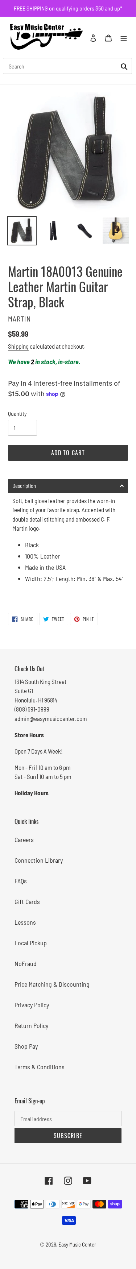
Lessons (25, 922)
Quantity (17, 413)
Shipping (18, 346)
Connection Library (39, 860)
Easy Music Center (77, 1244)
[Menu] (123, 37)
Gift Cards (27, 901)
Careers (24, 839)
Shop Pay (26, 1046)
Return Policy (31, 1025)
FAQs (21, 881)
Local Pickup (31, 943)
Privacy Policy (32, 1005)
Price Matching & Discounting (52, 984)
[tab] (68, 486)
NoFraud (26, 963)
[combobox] (67, 66)
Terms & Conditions (40, 1067)
